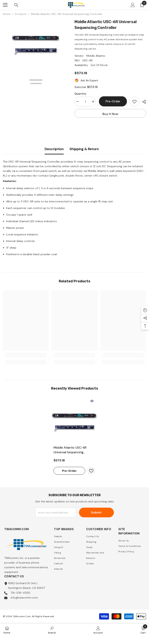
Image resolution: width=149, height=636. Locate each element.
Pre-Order (112, 101)
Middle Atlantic (95, 55)
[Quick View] (91, 401)
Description (54, 149)
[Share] (142, 101)
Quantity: (80, 93)
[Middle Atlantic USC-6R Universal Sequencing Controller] (74, 420)
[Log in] (133, 5)
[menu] (5, 5)
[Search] (16, 5)
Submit (96, 512)
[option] (36, 43)
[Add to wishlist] (134, 101)
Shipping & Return (84, 149)
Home (6, 14)
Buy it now (110, 114)
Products (21, 14)
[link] (25, 355)
